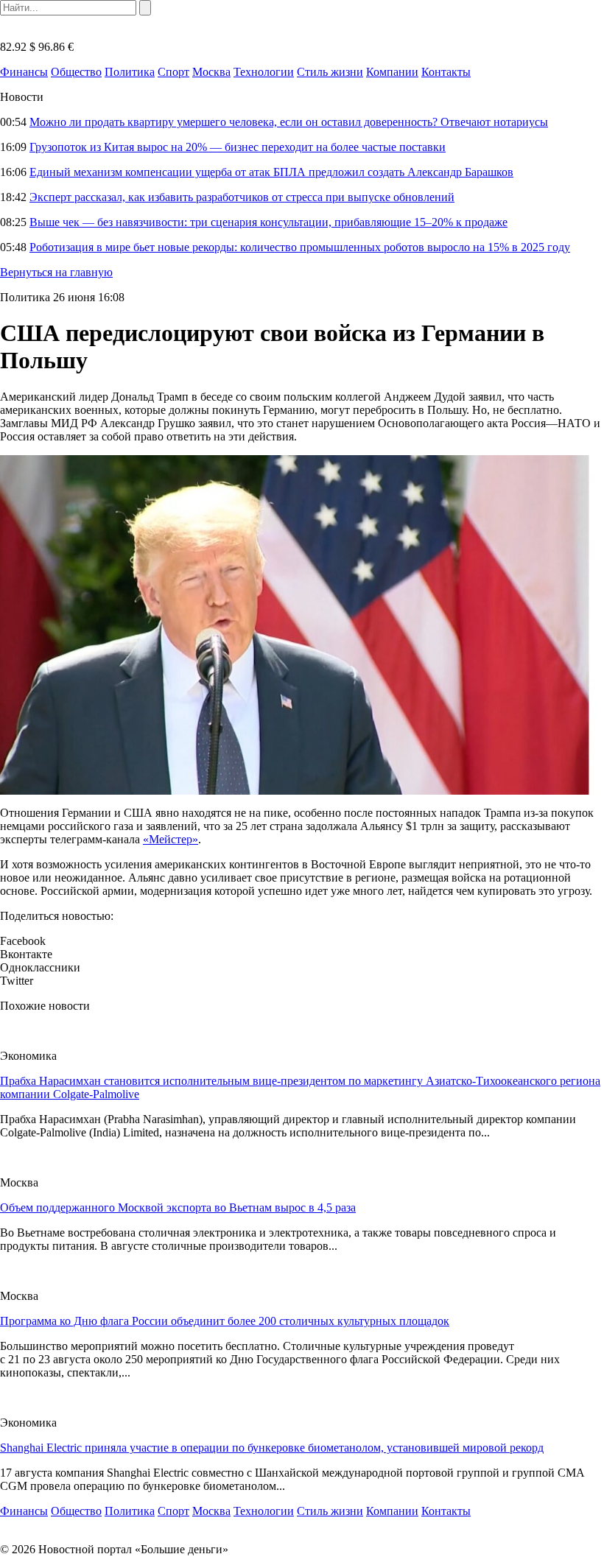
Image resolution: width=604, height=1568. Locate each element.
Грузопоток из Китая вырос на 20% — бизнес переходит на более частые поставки (237, 147)
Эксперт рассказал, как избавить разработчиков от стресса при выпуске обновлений (241, 197)
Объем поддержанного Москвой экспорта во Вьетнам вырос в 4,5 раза (178, 1207)
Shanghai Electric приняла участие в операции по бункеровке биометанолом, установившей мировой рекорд (272, 1447)
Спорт (173, 72)
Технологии (263, 72)
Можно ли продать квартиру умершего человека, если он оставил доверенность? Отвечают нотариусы (288, 122)
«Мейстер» (170, 839)
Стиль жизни (330, 72)
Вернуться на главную (56, 272)
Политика (130, 72)
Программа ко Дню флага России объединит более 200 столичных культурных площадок (224, 1321)
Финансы (24, 72)
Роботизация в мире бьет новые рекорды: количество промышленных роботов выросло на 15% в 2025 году (299, 247)
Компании (392, 72)
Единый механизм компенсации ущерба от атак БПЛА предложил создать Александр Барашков (271, 172)
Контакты (446, 72)
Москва (211, 72)
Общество (76, 72)
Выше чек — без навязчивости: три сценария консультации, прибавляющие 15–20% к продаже (268, 222)
